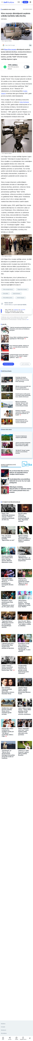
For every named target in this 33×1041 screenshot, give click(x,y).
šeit (28, 319)
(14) (26, 584)
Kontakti (3, 1027)
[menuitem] (18, 2)
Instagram (16, 309)
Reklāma (3, 1023)
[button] (30, 2)
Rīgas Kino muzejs (10, 49)
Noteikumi (3, 1030)
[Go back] (2, 2)
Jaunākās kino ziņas (8, 9)
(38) (14, 348)
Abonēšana (4, 1033)
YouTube (23, 309)
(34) (20, 357)
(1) (25, 338)
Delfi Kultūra (4, 19)
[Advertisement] (16, 834)
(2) (14, 670)
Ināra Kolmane (24, 102)
